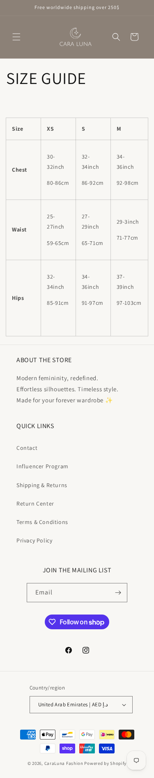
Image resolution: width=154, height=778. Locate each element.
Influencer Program (42, 466)
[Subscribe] (118, 592)
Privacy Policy (34, 540)
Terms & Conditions (42, 522)
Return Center (35, 503)
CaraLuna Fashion (63, 763)
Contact (26, 447)
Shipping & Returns (41, 485)
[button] (16, 37)
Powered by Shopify (105, 763)
